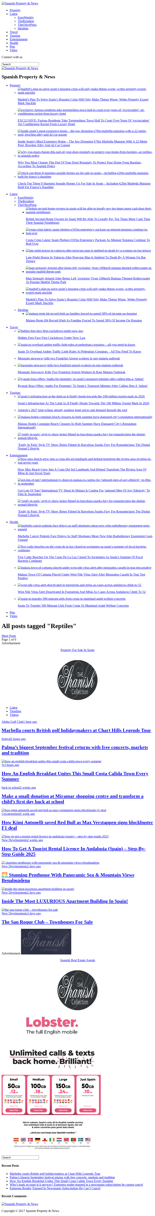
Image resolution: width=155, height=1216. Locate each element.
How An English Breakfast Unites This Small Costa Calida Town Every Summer (61, 1181)
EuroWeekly (26, 17)
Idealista (23, 28)
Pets (12, 46)
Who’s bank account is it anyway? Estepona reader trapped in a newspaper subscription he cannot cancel (76, 1184)
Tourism (15, 35)
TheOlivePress (27, 24)
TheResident (26, 21)
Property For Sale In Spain (77, 650)
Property (15, 10)
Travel (14, 32)
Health (14, 43)
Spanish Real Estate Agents (77, 960)
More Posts (9, 636)
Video (13, 50)
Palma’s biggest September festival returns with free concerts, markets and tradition (62, 1177)
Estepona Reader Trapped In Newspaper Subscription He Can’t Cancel (55, 1188)
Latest (13, 14)
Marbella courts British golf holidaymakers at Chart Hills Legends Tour (55, 1173)
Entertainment (18, 39)
